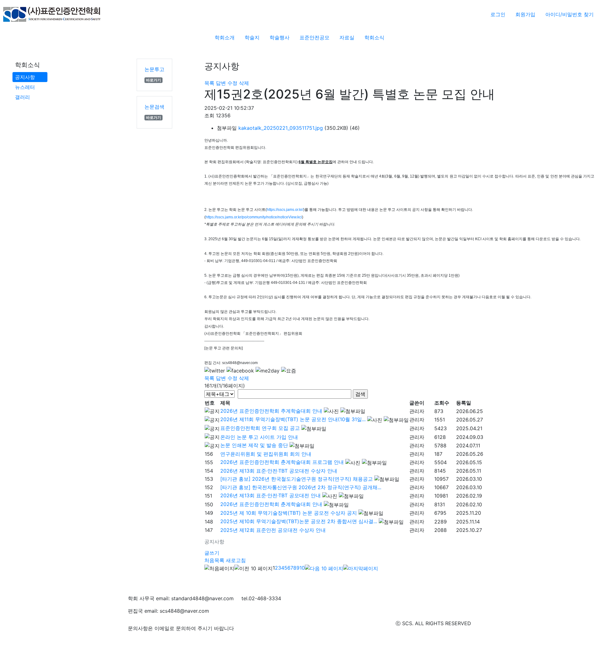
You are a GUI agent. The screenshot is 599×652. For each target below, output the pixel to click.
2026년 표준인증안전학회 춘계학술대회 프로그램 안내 (282, 462)
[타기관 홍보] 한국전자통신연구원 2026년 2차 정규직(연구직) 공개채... (300, 487)
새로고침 (236, 560)
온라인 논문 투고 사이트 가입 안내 (259, 437)
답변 (221, 83)
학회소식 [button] (374, 37)
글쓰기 (211, 553)
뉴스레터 (25, 87)
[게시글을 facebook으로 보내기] (240, 370)
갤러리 (22, 97)
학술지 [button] (252, 37)
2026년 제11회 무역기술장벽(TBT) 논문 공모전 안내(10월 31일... (293, 419)
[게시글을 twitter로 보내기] (214, 370)
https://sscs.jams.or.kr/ (285, 209)
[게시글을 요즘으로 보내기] (288, 370)
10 (302, 568)
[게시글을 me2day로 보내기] (268, 370)
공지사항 (25, 77)
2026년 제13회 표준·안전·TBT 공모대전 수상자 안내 (278, 471)
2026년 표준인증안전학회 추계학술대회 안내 (271, 411)
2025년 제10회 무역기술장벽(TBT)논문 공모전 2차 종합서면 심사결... (298, 521)
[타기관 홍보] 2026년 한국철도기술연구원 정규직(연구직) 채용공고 (296, 479)
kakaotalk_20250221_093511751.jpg (280, 128)
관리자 (416, 411)
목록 (209, 83)
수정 (232, 83)
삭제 (244, 83)
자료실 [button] (346, 37)
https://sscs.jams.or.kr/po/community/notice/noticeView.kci (254, 217)
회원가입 (525, 14)
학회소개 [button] (225, 37)
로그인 (497, 14)
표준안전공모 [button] (314, 37)
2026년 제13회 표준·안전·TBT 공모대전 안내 (270, 495)
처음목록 (214, 560)
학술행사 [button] (280, 37)
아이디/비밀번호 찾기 (569, 14)
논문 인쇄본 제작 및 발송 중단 (254, 445)
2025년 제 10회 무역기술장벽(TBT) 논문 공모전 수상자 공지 (288, 513)
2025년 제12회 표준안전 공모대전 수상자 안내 (273, 530)
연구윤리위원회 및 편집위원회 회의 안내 (265, 454)
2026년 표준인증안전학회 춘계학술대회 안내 (271, 504)
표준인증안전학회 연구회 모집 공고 (260, 428)
